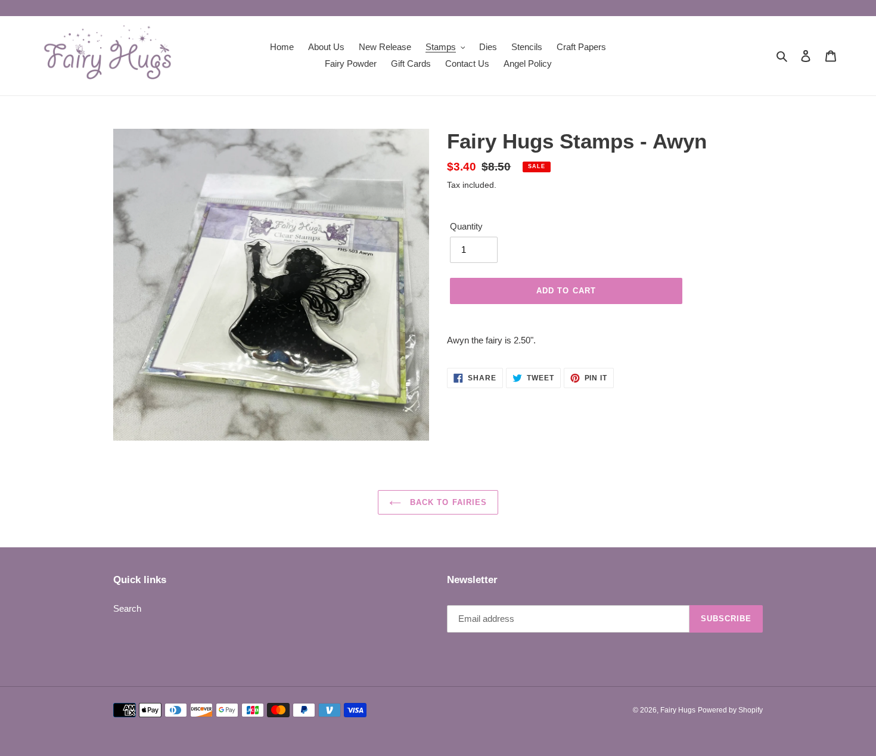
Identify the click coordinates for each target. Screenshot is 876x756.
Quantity (466, 226)
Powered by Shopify (730, 710)
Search (127, 608)
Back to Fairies (447, 502)
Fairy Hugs (677, 710)
